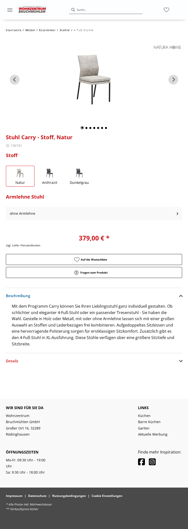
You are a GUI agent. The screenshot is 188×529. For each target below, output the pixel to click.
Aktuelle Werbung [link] (152, 434)
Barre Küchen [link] (149, 421)
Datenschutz (37, 496)
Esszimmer (47, 30)
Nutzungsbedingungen (69, 496)
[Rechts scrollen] (173, 80)
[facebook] (141, 461)
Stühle (65, 30)
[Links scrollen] (15, 80)
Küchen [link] (144, 415)
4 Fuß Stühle (84, 30)
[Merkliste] (166, 10)
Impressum (14, 496)
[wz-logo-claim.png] (32, 10)
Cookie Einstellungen (107, 496)
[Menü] (10, 10)
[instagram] (152, 461)
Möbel (30, 30)
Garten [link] (143, 428)
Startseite (14, 30)
